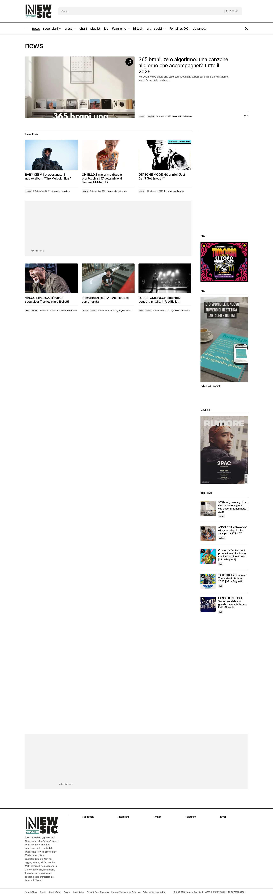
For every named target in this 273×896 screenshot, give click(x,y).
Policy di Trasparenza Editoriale (125, 892)
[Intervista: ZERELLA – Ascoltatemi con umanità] (108, 278)
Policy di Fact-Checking (98, 892)
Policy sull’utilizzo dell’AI (154, 892)
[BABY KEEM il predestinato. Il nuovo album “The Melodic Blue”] (51, 155)
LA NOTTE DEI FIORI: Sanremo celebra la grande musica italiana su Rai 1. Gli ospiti (232, 603)
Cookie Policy (55, 892)
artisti (85, 310)
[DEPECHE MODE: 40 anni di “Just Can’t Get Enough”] (164, 155)
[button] (26, 28)
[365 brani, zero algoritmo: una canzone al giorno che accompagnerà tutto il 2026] (208, 508)
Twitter (157, 816)
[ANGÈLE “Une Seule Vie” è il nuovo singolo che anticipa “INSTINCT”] (208, 533)
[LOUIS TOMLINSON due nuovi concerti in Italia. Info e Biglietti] (164, 278)
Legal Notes (78, 892)
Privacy (67, 892)
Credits (43, 892)
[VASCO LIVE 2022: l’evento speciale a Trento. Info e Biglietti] (51, 278)
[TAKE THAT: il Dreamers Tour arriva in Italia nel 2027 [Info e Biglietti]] (208, 581)
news (141, 116)
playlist (151, 116)
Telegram (190, 816)
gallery (222, 538)
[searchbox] (141, 11)
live (27, 310)
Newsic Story (31, 892)
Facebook (88, 816)
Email (223, 816)
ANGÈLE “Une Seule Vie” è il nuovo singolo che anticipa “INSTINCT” (233, 530)
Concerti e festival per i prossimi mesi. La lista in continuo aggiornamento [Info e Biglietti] (232, 555)
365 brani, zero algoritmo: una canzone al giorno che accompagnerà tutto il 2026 (183, 65)
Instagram (123, 816)
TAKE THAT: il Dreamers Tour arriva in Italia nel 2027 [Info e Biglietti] (232, 578)
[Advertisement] (108, 226)
